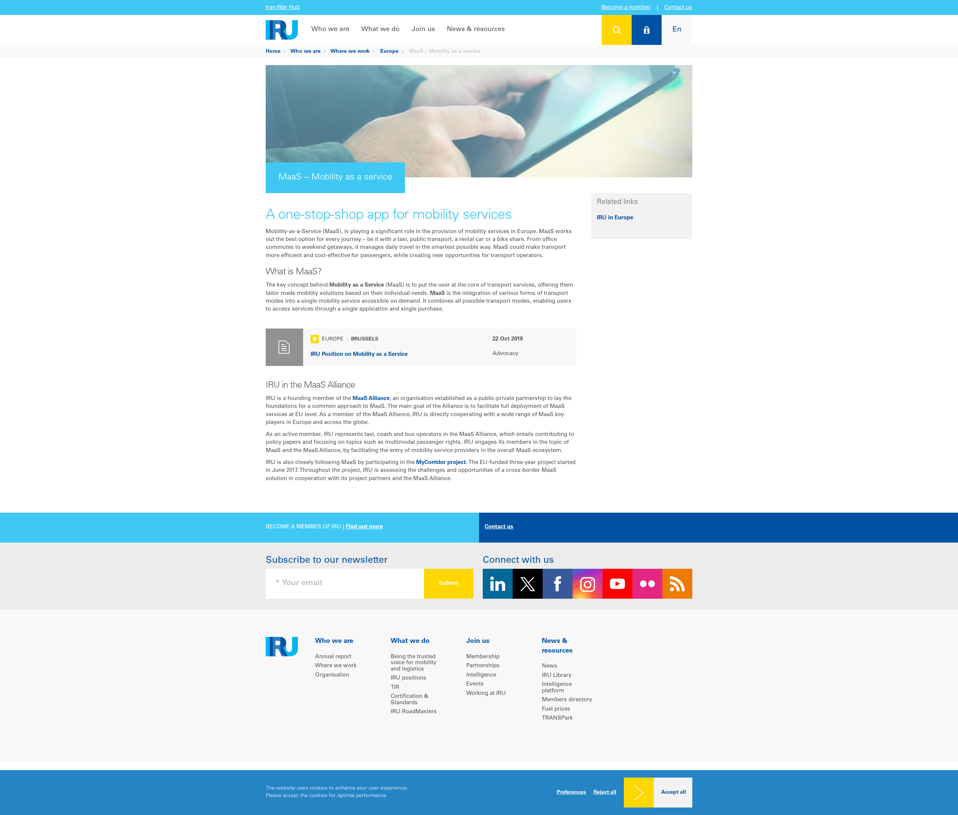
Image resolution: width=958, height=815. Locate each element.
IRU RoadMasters (414, 712)
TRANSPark (557, 718)
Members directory (567, 700)
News (549, 666)
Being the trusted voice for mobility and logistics (413, 663)
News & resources (476, 29)
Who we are (330, 29)
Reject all (605, 792)
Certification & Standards (409, 700)
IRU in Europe (615, 218)
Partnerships (483, 666)
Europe (389, 51)
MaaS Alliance (371, 399)
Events (475, 684)
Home (273, 51)
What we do (380, 29)
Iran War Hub (283, 7)
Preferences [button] (571, 792)
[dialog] (479, 792)
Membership (483, 657)
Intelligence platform (557, 688)
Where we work (350, 51)
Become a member (626, 7)
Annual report (333, 657)
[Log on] (647, 30)
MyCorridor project (441, 463)
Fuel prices (556, 709)
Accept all (673, 792)
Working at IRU (486, 693)
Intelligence (481, 675)
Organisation (332, 675)
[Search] (617, 30)
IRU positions (408, 678)
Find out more (364, 527)
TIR (395, 687)
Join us (423, 29)
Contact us (678, 7)
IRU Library (556, 675)
